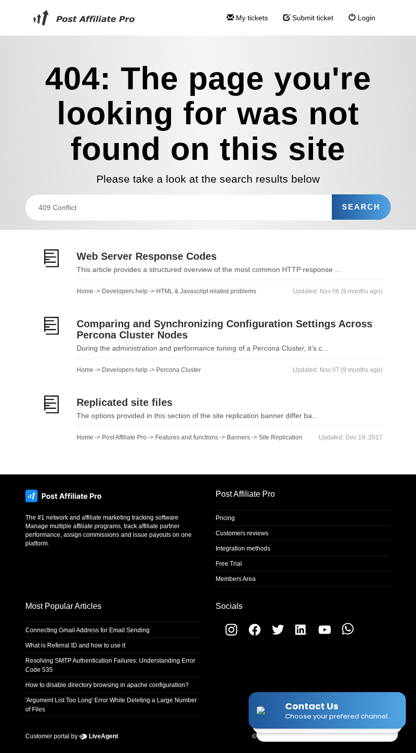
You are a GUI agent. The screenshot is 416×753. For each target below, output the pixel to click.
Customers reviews (242, 533)
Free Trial (229, 563)
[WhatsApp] (343, 633)
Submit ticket (311, 18)
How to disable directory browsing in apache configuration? (107, 685)
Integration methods (243, 548)
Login (365, 18)
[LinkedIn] (297, 633)
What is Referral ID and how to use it (75, 645)
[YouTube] (320, 633)
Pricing (225, 518)
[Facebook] (250, 633)
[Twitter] (274, 633)
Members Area (236, 579)
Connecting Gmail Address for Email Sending (87, 630)
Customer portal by (71, 736)
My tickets (251, 18)
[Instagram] (226, 633)
